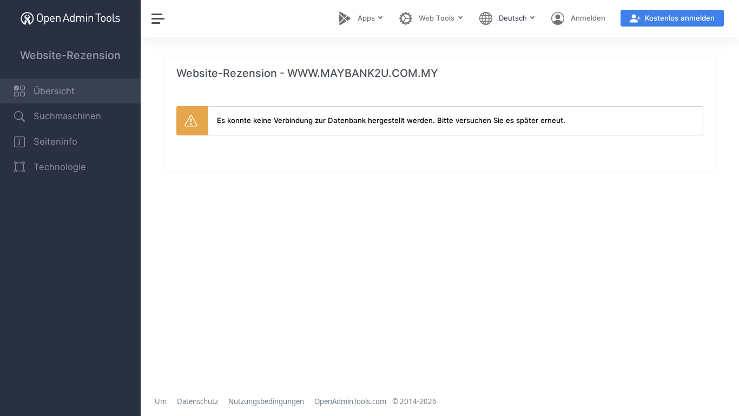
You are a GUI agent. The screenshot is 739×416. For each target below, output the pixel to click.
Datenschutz (197, 401)
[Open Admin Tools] (70, 18)
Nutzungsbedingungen (266, 401)
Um (161, 401)
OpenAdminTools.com (350, 401)
